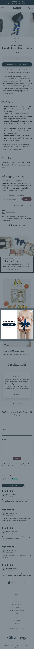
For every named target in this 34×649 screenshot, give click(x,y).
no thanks (9, 327)
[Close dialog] (31, 311)
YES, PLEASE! (9, 325)
